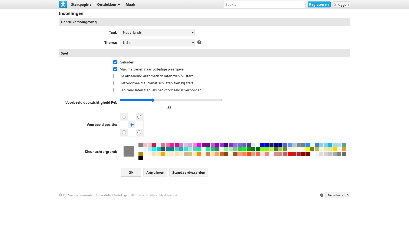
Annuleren (155, 172)
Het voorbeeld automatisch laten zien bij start (156, 83)
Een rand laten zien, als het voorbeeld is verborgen (161, 90)
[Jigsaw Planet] (63, 4)
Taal (112, 32)
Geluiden (127, 62)
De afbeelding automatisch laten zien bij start (156, 76)
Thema (110, 42)
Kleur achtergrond (100, 151)
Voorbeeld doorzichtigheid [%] (90, 102)
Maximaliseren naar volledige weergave (152, 69)
